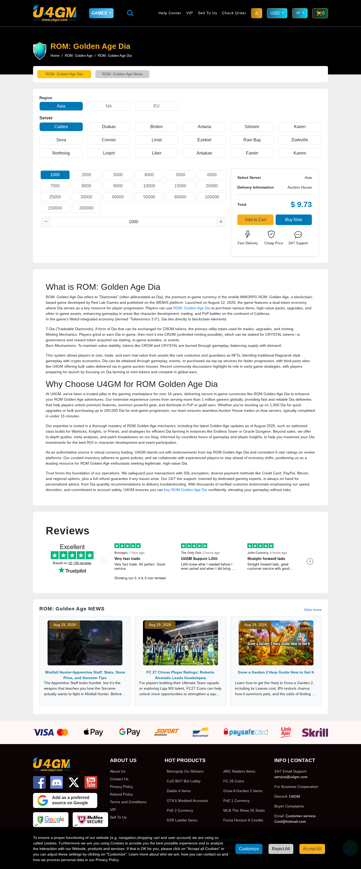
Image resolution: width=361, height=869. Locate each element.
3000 (118, 174)
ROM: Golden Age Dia (64, 74)
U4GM (294, 796)
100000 (212, 197)
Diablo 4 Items (179, 791)
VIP (189, 13)
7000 (55, 186)
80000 (180, 197)
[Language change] (300, 13)
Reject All (281, 849)
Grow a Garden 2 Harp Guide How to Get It (276, 672)
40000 (118, 197)
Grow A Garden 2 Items (242, 791)
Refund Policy (121, 794)
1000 (55, 174)
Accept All (312, 849)
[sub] (45, 222)
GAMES (99, 13)
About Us (117, 771)
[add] (220, 222)
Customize (249, 849)
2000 (86, 174)
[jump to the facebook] (39, 782)
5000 (180, 174)
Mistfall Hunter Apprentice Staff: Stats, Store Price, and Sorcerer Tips (85, 675)
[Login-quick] (256, 13)
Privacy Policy (121, 786)
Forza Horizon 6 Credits (243, 820)
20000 (212, 186)
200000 (86, 208)
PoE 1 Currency (236, 800)
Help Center (170, 13)
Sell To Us (207, 13)
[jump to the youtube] (91, 782)
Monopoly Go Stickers (185, 771)
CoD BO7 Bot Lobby (184, 781)
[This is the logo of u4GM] (54, 13)
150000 (55, 208)
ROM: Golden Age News (122, 74)
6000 (212, 174)
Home (54, 56)
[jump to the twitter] (73, 782)
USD (275, 13)
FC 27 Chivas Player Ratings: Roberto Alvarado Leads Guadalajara (180, 675)
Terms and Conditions (128, 802)
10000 (149, 186)
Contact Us (119, 779)
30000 (86, 197)
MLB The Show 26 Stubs (244, 810)
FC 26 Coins (233, 781)
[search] (130, 13)
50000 (149, 197)
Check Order (234, 13)
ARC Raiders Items (239, 771)
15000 (180, 186)
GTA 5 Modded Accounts (187, 800)
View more (313, 610)
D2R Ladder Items (182, 820)
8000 (86, 186)
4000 (149, 174)
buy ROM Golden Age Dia (185, 490)
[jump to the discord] (56, 782)
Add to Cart (255, 219)
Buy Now (293, 219)
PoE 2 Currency (180, 810)
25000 (55, 197)
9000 (118, 186)
